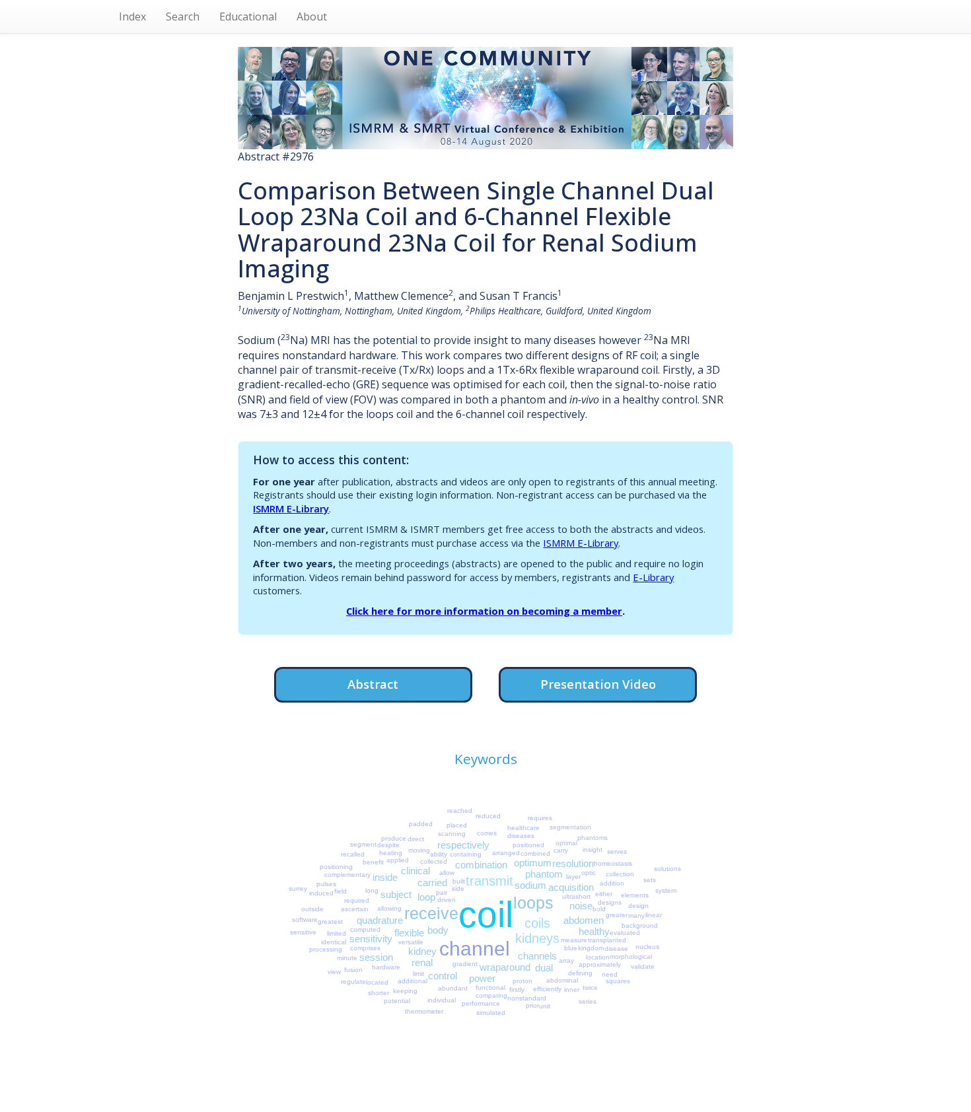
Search (182, 16)
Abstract (372, 684)
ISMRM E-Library (291, 508)
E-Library (653, 577)
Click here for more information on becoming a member (484, 610)
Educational (248, 16)
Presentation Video (598, 684)
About (312, 16)
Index (132, 16)
